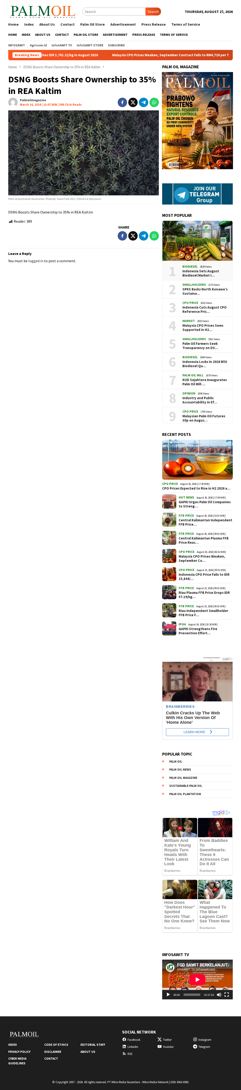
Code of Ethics (56, 1045)
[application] (197, 979)
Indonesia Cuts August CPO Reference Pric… (204, 309)
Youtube (168, 1047)
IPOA (182, 624)
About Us (87, 1052)
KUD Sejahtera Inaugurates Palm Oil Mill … (204, 382)
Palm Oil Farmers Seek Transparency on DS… (200, 346)
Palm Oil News (180, 770)
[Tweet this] (133, 102)
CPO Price (190, 303)
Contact (51, 1059)
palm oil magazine (183, 778)
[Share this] (122, 102)
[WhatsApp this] (154, 102)
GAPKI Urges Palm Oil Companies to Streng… (205, 504)
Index (12, 1045)
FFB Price (186, 515)
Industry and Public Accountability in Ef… (199, 400)
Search (153, 11)
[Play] (168, 994)
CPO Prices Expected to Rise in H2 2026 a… (196, 488)
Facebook (134, 1040)
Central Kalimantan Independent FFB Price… (205, 522)
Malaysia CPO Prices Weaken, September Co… (202, 558)
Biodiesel (190, 266)
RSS (130, 1054)
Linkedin (133, 1047)
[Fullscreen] (226, 994)
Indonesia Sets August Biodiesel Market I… (200, 273)
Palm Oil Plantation (185, 794)
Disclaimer (52, 1052)
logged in (35, 260)
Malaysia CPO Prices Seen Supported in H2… (202, 327)
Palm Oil (175, 762)
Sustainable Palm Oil (185, 786)
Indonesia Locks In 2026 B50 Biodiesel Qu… (204, 364)
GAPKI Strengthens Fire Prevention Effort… (198, 631)
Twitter (167, 1040)
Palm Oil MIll (193, 375)
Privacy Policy (19, 1052)
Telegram (204, 1047)
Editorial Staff (92, 1045)
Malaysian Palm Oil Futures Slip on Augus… (203, 418)
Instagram (204, 1040)
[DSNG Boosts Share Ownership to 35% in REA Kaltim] (83, 152)
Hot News (186, 497)
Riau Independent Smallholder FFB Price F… (203, 613)
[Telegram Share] (143, 102)
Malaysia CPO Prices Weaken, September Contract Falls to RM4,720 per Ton (142, 55)
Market (188, 321)
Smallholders (194, 284)
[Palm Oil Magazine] (43, 11)
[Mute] (219, 994)
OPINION (188, 393)
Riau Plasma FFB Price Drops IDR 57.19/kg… (204, 595)
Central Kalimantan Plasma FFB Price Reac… (204, 540)
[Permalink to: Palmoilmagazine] (13, 102)
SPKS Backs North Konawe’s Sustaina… (205, 291)
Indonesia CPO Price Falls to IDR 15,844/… (204, 576)
